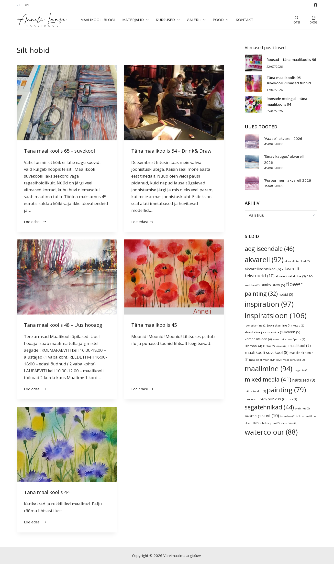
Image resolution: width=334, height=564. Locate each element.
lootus (269, 346)
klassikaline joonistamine (264, 332)
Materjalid (133, 19)
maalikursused (293, 359)
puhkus (277, 398)
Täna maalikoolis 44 (46, 492)
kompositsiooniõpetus (289, 339)
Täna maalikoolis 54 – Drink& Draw (171, 150)
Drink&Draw (272, 284)
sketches (302, 408)
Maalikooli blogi (97, 19)
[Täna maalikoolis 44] (67, 444)
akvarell (264, 259)
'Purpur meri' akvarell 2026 (287, 180)
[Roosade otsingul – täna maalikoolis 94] (253, 104)
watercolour (271, 432)
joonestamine (255, 325)
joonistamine (279, 325)
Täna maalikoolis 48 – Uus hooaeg (63, 325)
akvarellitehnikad (263, 268)
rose (292, 399)
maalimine (268, 368)
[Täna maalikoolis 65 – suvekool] (67, 102)
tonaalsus (287, 416)
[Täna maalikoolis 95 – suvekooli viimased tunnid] (253, 83)
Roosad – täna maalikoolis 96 (291, 59)
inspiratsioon (276, 315)
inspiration (269, 304)
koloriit (292, 332)
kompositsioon (258, 339)
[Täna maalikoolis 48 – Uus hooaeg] (67, 277)
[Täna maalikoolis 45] (174, 277)
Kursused (165, 19)
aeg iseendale (269, 248)
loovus (281, 346)
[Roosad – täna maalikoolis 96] (253, 63)
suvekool (253, 416)
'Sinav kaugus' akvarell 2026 (284, 159)
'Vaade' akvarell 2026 (283, 138)
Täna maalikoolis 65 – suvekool (59, 150)
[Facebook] (315, 5)
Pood (218, 19)
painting (286, 389)
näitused (303, 380)
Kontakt (244, 19)
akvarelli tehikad (297, 261)
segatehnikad (269, 407)
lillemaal (253, 346)
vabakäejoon (269, 423)
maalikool (299, 345)
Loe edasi (33, 222)
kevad (298, 325)
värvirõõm (288, 423)
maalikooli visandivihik (265, 359)
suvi (270, 415)
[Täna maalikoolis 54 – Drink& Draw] (174, 102)
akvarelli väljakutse (291, 276)
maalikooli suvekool (267, 352)
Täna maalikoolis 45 (154, 325)
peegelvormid (256, 399)
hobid (286, 294)
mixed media (268, 379)
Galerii (194, 19)
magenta (300, 370)
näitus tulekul (255, 391)
